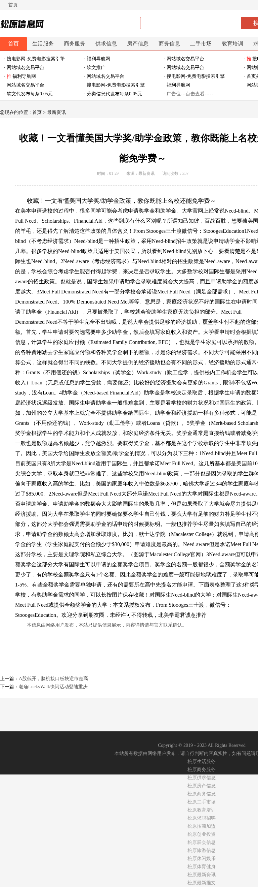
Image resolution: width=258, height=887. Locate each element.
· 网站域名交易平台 (184, 58)
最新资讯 (56, 112)
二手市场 (201, 43)
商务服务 (74, 43)
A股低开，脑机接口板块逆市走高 (53, 678)
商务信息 (169, 43)
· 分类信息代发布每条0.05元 (113, 93)
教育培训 (232, 43)
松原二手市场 (201, 801)
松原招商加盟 (201, 826)
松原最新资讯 (201, 874)
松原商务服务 (201, 769)
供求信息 (106, 43)
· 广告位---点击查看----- (188, 93)
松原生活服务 (201, 761)
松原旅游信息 (201, 850)
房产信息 (137, 43)
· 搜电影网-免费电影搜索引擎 (34, 58)
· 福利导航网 (97, 58)
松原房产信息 (201, 785)
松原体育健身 (201, 866)
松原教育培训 (201, 810)
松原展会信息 (201, 842)
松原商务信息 (201, 793)
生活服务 (43, 43)
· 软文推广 (94, 67)
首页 (13, 4)
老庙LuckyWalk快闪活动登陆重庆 (53, 686)
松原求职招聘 (201, 818)
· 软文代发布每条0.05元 (28, 93)
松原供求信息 (201, 777)
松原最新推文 (201, 882)
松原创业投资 (201, 834)
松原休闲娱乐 (201, 858)
